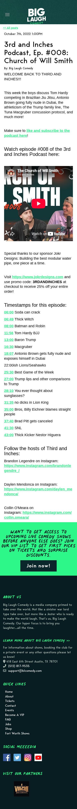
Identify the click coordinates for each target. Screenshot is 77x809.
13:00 (9, 340)
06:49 (9, 319)
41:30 (9, 428)
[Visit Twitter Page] (17, 757)
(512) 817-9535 (19, 666)
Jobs (8, 724)
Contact (10, 706)
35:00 (9, 409)
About (9, 696)
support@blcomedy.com (25, 671)
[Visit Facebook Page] (6, 757)
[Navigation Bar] (7, 14)
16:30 (9, 347)
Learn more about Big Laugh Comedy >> (36, 640)
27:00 (9, 379)
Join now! (38, 566)
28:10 (9, 391)
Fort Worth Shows (17, 733)
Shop (8, 729)
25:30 (9, 372)
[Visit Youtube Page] (38, 757)
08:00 (9, 326)
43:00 (9, 435)
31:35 (9, 402)
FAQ (8, 719)
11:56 (8, 333)
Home (9, 692)
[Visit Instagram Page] (27, 757)
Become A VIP (14, 715)
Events (9, 710)
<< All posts (10, 28)
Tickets (9, 701)
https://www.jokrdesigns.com (37, 277)
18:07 (9, 353)
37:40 (9, 421)
